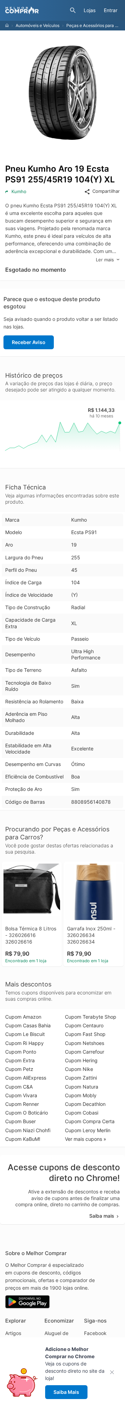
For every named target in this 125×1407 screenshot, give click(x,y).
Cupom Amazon (23, 1017)
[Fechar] (114, 1372)
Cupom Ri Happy (24, 1043)
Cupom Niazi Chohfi (27, 1130)
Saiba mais (101, 1216)
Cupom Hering (81, 1060)
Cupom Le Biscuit (25, 1034)
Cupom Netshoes (84, 1043)
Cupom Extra (20, 1060)
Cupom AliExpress (25, 1078)
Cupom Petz (19, 1069)
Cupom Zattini (81, 1078)
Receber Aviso (28, 342)
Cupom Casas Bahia (28, 1025)
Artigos (13, 1333)
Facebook (95, 1333)
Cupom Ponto (20, 1052)
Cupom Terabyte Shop (90, 1017)
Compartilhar (106, 191)
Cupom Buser (20, 1121)
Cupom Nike (79, 1069)
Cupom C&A (19, 1087)
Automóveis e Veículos (37, 25)
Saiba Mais (66, 1392)
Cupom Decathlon (85, 1104)
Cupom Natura (81, 1087)
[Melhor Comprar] (35, 10)
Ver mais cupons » (85, 1139)
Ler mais (105, 259)
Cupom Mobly (81, 1095)
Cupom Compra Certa (90, 1121)
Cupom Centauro (84, 1025)
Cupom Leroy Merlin (87, 1130)
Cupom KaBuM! (22, 1139)
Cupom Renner (22, 1104)
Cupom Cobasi (81, 1113)
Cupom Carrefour (84, 1052)
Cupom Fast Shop (85, 1034)
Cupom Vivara (21, 1095)
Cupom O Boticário (26, 1113)
